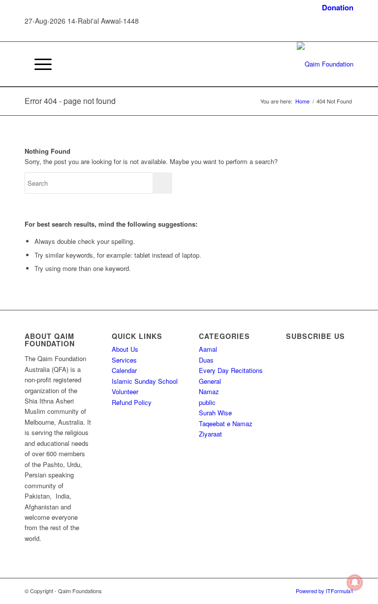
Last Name (306, 410)
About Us (125, 349)
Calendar (124, 370)
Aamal (208, 349)
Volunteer (125, 391)
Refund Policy (132, 402)
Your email (305, 450)
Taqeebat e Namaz (225, 423)
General (210, 381)
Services (124, 360)
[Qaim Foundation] (325, 64)
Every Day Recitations (231, 370)
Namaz (209, 391)
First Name (306, 370)
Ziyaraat (210, 433)
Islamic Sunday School (145, 381)
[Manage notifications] (355, 582)
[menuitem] (335, 7)
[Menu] (38, 64)
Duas (206, 360)
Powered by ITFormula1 (324, 591)
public (207, 402)
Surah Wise (215, 412)
